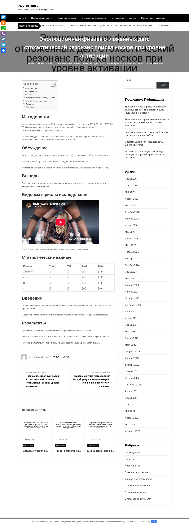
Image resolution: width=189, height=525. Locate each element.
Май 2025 (130, 232)
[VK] (3, 39)
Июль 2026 (131, 178)
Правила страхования (41, 17)
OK (154, 522)
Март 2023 (130, 344)
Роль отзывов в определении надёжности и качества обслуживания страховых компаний (104, 25)
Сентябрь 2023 (133, 305)
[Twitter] (3, 17)
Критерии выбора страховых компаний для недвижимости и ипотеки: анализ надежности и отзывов (145, 109)
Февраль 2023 (132, 351)
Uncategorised (133, 452)
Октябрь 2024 (132, 265)
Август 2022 (131, 391)
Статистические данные (36, 100)
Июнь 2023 (131, 325)
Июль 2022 (131, 398)
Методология (31, 88)
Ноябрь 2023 (132, 291)
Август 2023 (131, 311)
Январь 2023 (132, 358)
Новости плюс (28, 445)
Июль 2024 (131, 271)
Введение (29, 103)
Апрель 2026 (131, 198)
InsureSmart (28, 6)
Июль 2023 (131, 318)
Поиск (128, 80)
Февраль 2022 (132, 431)
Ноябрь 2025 (132, 218)
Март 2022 (130, 424)
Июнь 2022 (131, 404)
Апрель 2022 (131, 417)
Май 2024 (130, 278)
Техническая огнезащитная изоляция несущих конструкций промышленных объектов (145, 154)
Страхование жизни (67, 17)
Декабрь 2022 (132, 364)
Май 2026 (130, 192)
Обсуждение (31, 91)
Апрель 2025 (131, 238)
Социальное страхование (153, 17)
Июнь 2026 (131, 185)
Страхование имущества (124, 17)
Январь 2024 (132, 285)
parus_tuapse (61, 356)
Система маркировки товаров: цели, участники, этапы (144, 143)
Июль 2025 (131, 225)
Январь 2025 (132, 252)
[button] (52, 84)
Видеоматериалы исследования (40, 97)
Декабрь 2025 (132, 212)
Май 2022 (130, 411)
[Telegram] (3, 45)
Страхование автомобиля (94, 17)
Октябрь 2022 (132, 378)
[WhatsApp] (3, 28)
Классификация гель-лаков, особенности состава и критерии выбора (146, 134)
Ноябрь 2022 (132, 371)
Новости (22, 17)
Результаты (30, 107)
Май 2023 (130, 331)
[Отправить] (3, 50)
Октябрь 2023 (132, 298)
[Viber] (3, 34)
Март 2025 (130, 245)
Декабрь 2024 (132, 258)
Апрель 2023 (131, 338)
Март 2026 (130, 205)
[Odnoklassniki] (3, 22)
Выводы (29, 94)
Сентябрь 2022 (133, 384)
